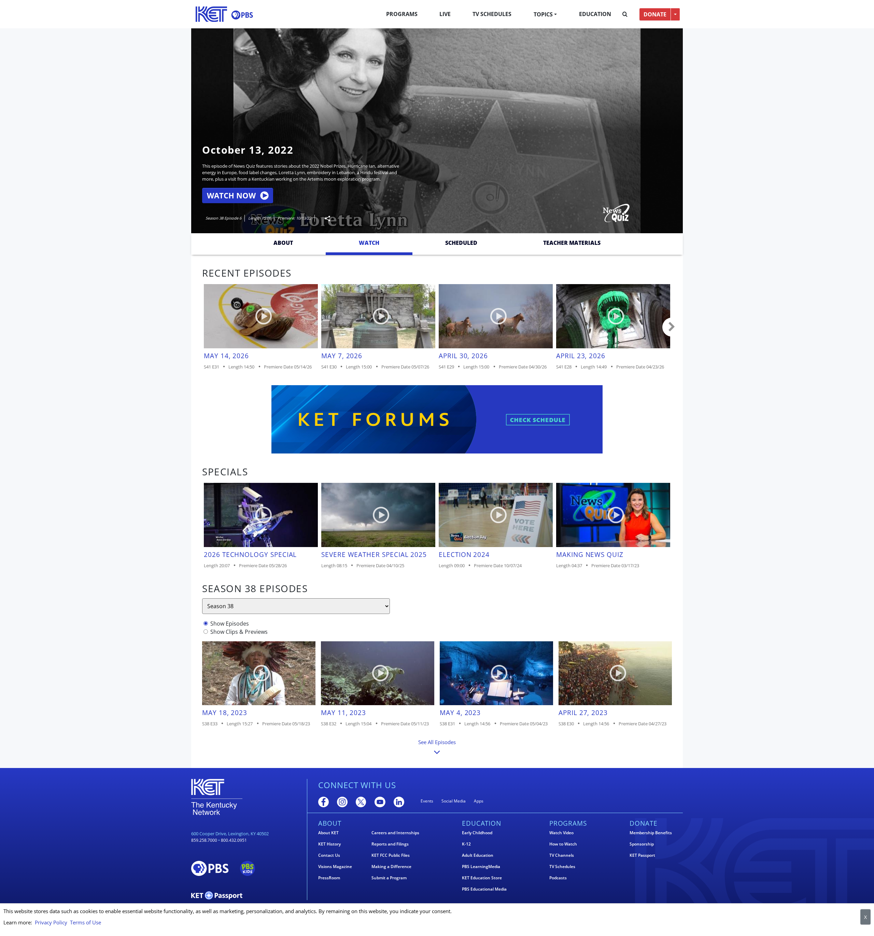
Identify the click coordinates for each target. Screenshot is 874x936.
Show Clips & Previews (239, 631)
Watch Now (231, 195)
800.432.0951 (234, 840)
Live (445, 14)
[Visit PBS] (242, 15)
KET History (329, 844)
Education (595, 14)
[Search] (625, 14)
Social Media (453, 801)
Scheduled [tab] (461, 243)
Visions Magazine (335, 866)
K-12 (466, 844)
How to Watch (563, 844)
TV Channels (561, 855)
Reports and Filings (390, 844)
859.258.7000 (204, 840)
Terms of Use (85, 922)
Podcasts (558, 878)
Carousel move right (671, 327)
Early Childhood (477, 833)
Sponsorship (642, 844)
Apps (478, 801)
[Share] (325, 218)
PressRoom (329, 878)
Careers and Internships (395, 833)
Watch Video (561, 833)
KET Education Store (482, 878)
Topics (543, 14)
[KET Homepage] (211, 14)
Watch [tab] (369, 243)
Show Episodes (229, 623)
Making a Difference (391, 866)
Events (427, 801)
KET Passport (642, 855)
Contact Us (329, 855)
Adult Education (477, 855)
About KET (328, 833)
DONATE (655, 14)
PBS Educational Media (484, 889)
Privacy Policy (51, 922)
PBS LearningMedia (481, 866)
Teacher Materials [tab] (572, 243)
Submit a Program (389, 878)
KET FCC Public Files (390, 855)
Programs (402, 14)
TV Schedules (492, 14)
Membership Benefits (651, 833)
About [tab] (283, 243)
